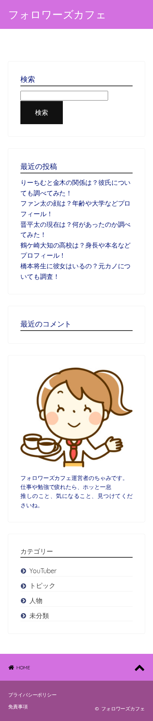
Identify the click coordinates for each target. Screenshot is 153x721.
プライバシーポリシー (32, 695)
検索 (41, 112)
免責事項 (18, 706)
